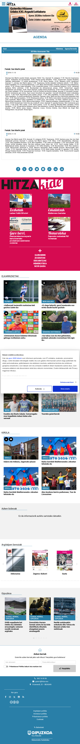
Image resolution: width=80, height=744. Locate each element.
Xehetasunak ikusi (67, 382)
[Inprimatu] (62, 169)
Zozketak (40, 258)
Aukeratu (38, 389)
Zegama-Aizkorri (40, 574)
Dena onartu (65, 389)
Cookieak (40, 719)
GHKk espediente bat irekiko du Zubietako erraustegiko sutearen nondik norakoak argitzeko (14, 626)
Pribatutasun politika (40, 717)
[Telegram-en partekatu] (43, 169)
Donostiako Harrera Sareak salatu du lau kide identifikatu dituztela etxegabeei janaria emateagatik (39, 626)
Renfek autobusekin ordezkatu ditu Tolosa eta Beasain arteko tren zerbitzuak (64, 625)
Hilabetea (59, 49)
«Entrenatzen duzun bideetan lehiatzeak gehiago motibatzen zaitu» (20, 337)
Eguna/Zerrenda (71, 49)
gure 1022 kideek (15, 358)
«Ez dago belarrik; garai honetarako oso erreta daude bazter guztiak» (58, 306)
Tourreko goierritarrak (51, 414)
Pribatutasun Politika (16, 666)
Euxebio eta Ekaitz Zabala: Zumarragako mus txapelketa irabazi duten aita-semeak (20, 416)
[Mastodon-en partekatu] (31, 169)
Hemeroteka (40, 263)
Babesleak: (40, 727)
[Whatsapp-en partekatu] (49, 169)
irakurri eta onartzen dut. (25, 666)
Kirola (8, 458)
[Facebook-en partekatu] (18, 169)
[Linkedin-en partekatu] (56, 169)
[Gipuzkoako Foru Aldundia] (40, 735)
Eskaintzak (40, 261)
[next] (76, 51)
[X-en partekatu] (24, 169)
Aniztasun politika (40, 714)
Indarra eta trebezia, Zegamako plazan (20, 462)
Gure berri (40, 255)
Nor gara (40, 266)
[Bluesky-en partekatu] (37, 169)
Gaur (5, 49)
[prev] (3, 51)
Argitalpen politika (40, 711)
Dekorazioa (15, 574)
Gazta (64, 574)
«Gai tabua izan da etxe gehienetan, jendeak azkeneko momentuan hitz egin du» (58, 338)
